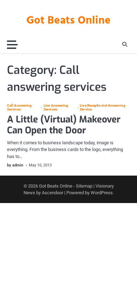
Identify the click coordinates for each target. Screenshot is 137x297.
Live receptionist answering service (102, 107)
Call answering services (19, 107)
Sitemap (84, 186)
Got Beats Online (68, 21)
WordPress (102, 192)
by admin (15, 165)
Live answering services (56, 107)
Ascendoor (52, 192)
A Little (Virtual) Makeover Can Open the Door (63, 125)
